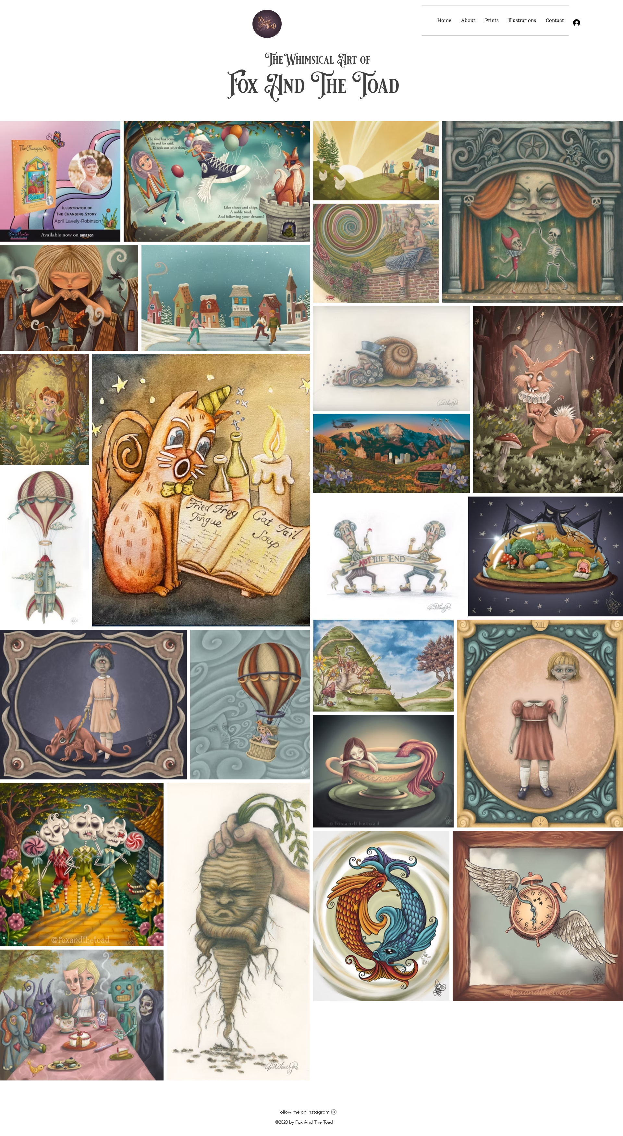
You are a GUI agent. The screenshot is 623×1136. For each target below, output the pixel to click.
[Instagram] (334, 1112)
